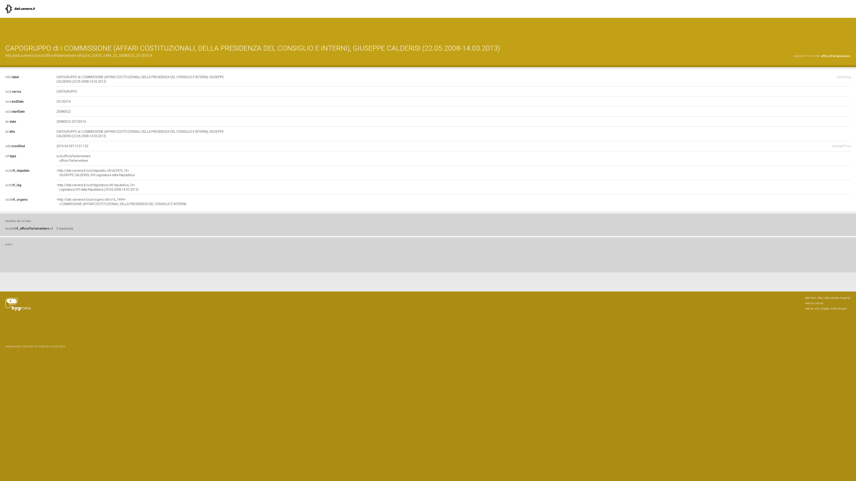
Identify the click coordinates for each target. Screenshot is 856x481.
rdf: (10, 156)
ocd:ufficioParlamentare (73, 158)
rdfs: (12, 77)
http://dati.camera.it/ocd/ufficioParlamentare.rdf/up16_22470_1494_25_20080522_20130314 (78, 55)
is (29, 228)
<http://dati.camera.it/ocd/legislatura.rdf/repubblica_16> (97, 187)
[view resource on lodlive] (848, 29)
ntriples (825, 308)
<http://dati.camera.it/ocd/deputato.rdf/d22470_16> (95, 173)
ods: (15, 146)
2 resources (64, 228)
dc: (10, 121)
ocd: (13, 91)
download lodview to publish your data (35, 346)
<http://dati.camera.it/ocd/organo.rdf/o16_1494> (121, 202)
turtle (834, 308)
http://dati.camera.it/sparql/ (834, 298)
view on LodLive (814, 303)
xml (817, 308)
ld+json (842, 308)
